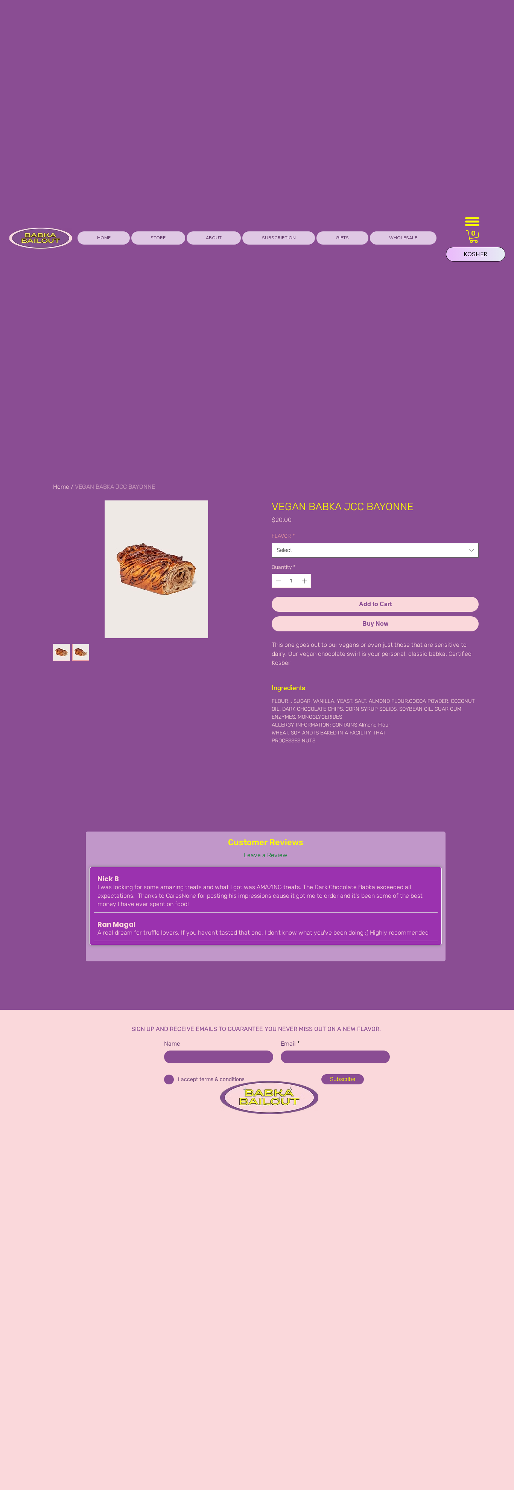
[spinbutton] (291, 580)
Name (172, 1044)
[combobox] (375, 550)
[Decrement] (277, 580)
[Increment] (305, 580)
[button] (342, 238)
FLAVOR (283, 536)
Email (288, 1044)
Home (61, 486)
